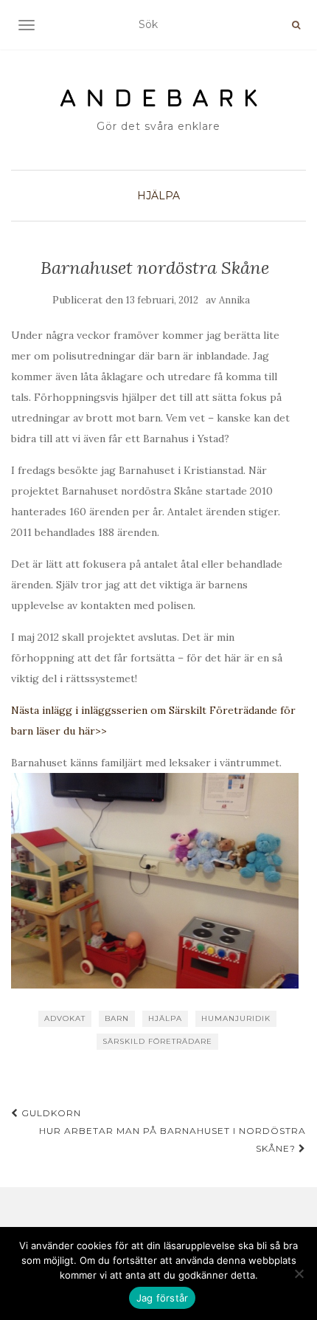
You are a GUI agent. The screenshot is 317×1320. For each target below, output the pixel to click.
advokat (65, 1018)
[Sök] (296, 25)
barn (117, 1018)
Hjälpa (158, 195)
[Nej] (298, 1273)
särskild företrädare (157, 1041)
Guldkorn (49, 1112)
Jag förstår (162, 1298)
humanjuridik (236, 1018)
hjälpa (165, 1018)
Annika (234, 300)
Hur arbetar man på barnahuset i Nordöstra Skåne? (172, 1139)
